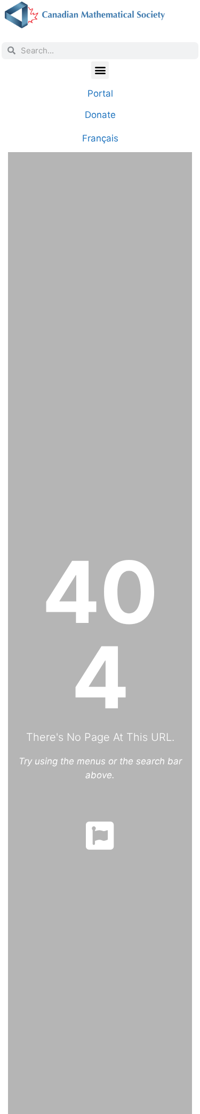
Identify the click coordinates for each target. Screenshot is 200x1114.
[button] (100, 70)
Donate (100, 114)
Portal (100, 93)
